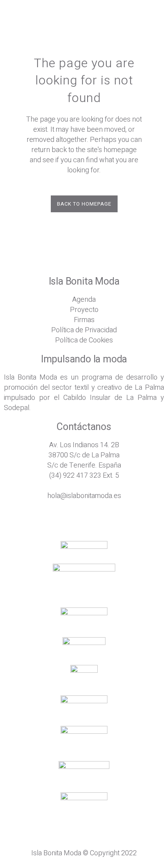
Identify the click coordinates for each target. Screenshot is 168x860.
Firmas (84, 320)
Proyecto (84, 310)
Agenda (84, 299)
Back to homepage (84, 204)
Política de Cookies (84, 340)
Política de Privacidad (84, 330)
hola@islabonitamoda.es (84, 496)
